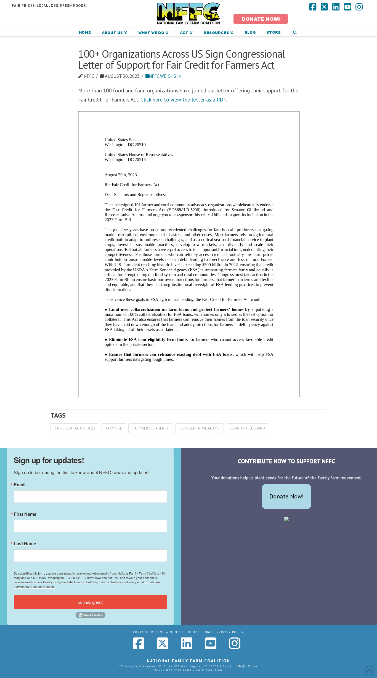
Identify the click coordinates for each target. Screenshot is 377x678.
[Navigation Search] (295, 32)
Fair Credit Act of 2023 (75, 428)
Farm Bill (114, 428)
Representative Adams (199, 428)
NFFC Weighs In (165, 76)
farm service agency (151, 428)
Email (19, 484)
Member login (200, 632)
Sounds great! (90, 602)
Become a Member (167, 632)
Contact (140, 632)
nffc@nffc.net (247, 666)
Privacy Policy (230, 632)
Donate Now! (286, 496)
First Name (25, 514)
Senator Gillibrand (247, 428)
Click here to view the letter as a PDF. (183, 99)
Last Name (25, 543)
